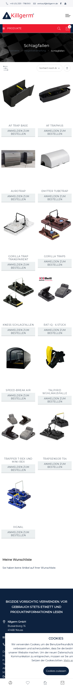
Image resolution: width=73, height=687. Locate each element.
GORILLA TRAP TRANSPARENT (18, 258)
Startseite (14, 50)
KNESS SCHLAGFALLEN (18, 324)
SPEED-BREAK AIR (18, 390)
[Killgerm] (18, 15)
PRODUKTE (14, 28)
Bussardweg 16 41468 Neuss (17, 626)
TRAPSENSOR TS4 (55, 458)
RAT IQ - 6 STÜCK (55, 324)
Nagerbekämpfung (35, 50)
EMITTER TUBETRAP (54, 191)
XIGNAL (18, 527)
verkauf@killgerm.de (47, 3)
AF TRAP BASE (18, 125)
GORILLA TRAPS (55, 256)
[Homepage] (45, 683)
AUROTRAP (18, 191)
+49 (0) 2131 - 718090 (20, 3)
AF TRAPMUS (54, 125)
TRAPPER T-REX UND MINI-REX (18, 460)
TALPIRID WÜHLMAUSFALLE (54, 392)
